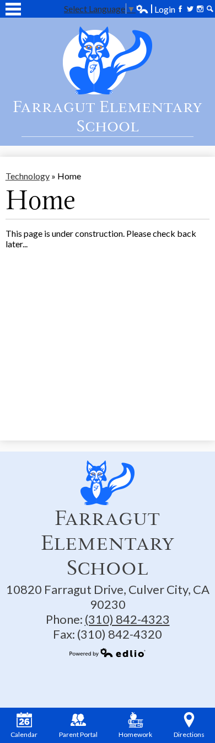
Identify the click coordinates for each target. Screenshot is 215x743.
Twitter (190, 9)
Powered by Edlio (107, 652)
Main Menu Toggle (13, 9)
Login (155, 9)
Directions (189, 734)
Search (210, 9)
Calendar (23, 734)
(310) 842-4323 (127, 619)
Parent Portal (78, 734)
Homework (135, 734)
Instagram (200, 9)
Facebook (180, 9)
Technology (28, 176)
